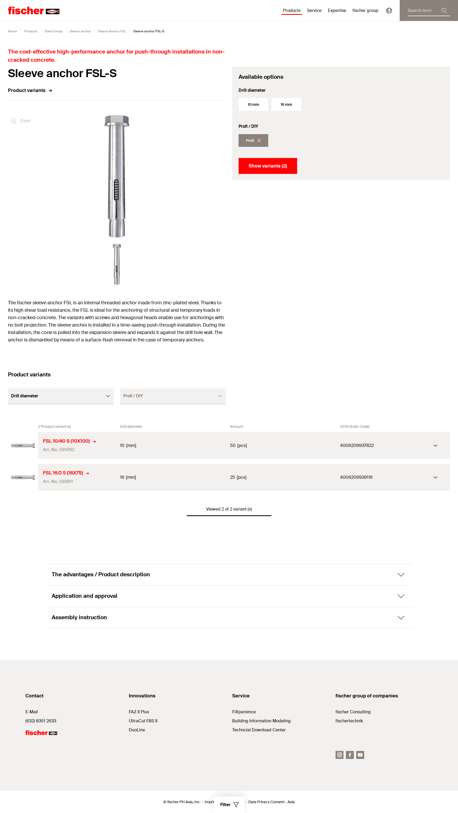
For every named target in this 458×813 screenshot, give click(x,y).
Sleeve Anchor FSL (112, 31)
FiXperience (244, 712)
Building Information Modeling (261, 721)
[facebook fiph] (350, 755)
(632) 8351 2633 (40, 721)
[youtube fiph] (360, 755)
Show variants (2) (268, 166)
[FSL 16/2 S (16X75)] (23, 477)
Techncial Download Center (259, 730)
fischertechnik (349, 721)
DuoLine (137, 730)
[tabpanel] (117, 264)
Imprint (211, 801)
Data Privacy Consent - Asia (271, 801)
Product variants (27, 90)
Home (12, 31)
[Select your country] (389, 10)
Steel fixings (54, 31)
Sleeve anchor (80, 31)
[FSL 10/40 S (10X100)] (23, 446)
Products (30, 31)
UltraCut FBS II (143, 721)
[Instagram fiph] (340, 755)
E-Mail (31, 712)
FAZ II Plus (139, 712)
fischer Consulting (353, 712)
